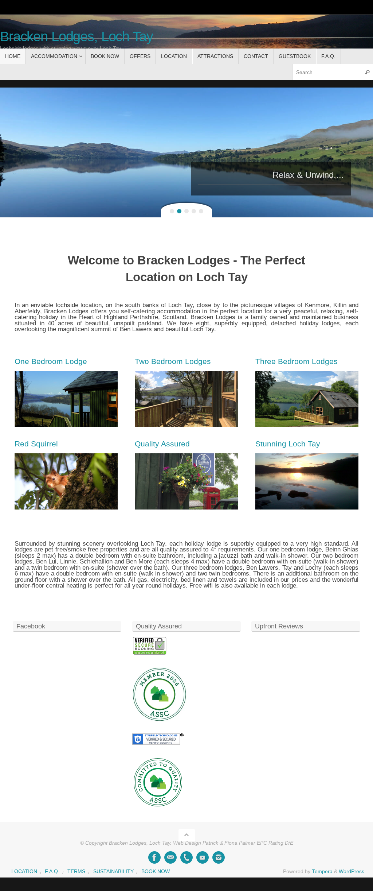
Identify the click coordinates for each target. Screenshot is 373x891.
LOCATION (24, 871)
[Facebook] (154, 857)
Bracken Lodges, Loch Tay (76, 36)
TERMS (76, 871)
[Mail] (170, 857)
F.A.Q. (52, 871)
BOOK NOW (155, 871)
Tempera (322, 871)
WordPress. (352, 871)
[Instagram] (218, 857)
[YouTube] (202, 857)
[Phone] (186, 857)
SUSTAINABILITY (113, 871)
